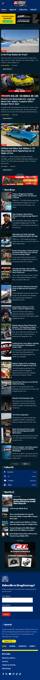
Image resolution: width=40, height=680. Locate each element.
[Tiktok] (20, 485)
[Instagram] (13, 674)
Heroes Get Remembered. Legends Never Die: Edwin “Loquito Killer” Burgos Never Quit (18, 101)
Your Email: (6, 605)
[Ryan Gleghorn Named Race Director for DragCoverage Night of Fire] (6, 221)
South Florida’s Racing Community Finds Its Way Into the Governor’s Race (24, 288)
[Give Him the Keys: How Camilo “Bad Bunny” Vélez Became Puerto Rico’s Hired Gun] (6, 275)
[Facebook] (20, 472)
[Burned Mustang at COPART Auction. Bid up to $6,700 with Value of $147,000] (7, 500)
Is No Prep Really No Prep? (14, 54)
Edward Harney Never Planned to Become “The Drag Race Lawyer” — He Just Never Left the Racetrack (25, 327)
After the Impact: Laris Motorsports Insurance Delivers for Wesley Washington (25, 449)
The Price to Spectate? (20, 415)
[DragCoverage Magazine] (20, 3)
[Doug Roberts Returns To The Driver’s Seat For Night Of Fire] (6, 313)
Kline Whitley (6, 65)
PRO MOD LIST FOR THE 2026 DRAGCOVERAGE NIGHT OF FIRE (25, 235)
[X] (20, 476)
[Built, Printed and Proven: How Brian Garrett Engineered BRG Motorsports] (6, 435)
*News (4, 51)
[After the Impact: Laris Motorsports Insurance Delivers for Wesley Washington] (6, 452)
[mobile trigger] (4, 3)
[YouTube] (10, 674)
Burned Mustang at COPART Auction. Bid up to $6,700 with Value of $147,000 (24, 501)
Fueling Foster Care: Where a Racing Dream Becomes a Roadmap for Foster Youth (25, 345)
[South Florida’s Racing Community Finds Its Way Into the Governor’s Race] (6, 294)
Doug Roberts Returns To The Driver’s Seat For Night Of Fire (23, 308)
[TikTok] (16, 674)
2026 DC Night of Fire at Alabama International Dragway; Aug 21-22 (24, 364)
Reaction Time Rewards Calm (23, 398)
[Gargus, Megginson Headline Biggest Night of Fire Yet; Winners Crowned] (6, 201)
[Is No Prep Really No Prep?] (20, 41)
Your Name (6, 596)
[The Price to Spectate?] (6, 419)
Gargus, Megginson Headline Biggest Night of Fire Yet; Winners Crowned (24, 195)
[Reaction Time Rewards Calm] (6, 403)
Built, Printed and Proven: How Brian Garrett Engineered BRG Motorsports (23, 431)
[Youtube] (20, 481)
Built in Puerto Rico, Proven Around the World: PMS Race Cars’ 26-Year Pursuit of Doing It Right (25, 252)
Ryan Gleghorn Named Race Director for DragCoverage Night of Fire (25, 216)
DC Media (5, 166)
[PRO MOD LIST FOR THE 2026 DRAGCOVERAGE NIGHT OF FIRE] (6, 240)
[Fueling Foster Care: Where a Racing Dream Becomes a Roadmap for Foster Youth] (6, 351)
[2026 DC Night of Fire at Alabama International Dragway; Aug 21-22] (6, 370)
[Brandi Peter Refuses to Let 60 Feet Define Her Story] (6, 387)
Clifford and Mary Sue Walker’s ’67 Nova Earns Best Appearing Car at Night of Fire (18, 150)
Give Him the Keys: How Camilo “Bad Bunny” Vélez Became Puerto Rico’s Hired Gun (25, 270)
